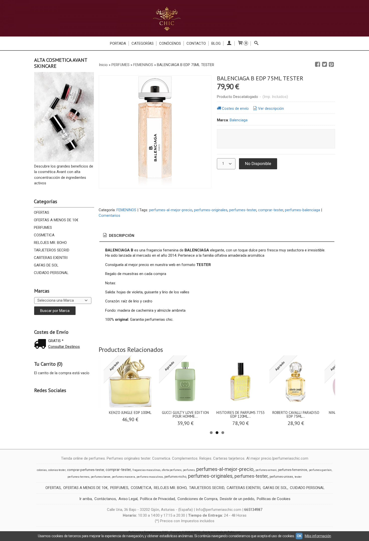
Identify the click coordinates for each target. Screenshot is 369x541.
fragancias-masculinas (146, 470)
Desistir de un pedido (237, 499)
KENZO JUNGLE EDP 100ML (130, 412)
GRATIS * (56, 341)
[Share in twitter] (324, 64)
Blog (216, 43)
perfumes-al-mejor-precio (170, 210)
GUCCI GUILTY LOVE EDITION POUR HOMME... (185, 414)
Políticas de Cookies (273, 499)
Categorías (143, 43)
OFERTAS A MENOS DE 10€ (56, 220)
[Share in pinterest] (331, 64)
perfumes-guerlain (320, 470)
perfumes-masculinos (150, 476)
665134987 (253, 509)
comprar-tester (270, 210)
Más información (318, 536)
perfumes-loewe (100, 476)
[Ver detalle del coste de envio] (41, 344)
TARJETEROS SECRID (51, 250)
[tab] (118, 236)
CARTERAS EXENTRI (51, 257)
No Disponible (258, 163)
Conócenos (170, 43)
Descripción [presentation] (121, 235)
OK (299, 536)
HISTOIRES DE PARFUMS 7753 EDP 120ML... (240, 414)
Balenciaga (239, 120)
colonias (42, 470)
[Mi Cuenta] (229, 43)
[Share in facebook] (317, 64)
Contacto (196, 43)
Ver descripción (271, 108)
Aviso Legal (128, 499)
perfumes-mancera (123, 476)
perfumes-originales (210, 210)
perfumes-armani (266, 470)
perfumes (189, 470)
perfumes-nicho (175, 476)
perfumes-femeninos (292, 470)
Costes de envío (235, 108)
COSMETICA (44, 235)
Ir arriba (85, 499)
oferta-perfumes (171, 470)
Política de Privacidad (157, 499)
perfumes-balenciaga (302, 210)
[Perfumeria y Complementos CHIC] (184, 18)
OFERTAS (41, 212)
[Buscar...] (256, 43)
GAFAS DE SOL (46, 265)
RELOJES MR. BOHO (50, 242)
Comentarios (109, 215)
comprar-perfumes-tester (85, 470)
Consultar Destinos (64, 346)
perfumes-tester (242, 210)
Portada (118, 43)
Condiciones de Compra (197, 499)
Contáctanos (105, 499)
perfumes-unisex (281, 476)
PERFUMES (43, 227)
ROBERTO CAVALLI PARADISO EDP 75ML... (295, 414)
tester (298, 476)
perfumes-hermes (78, 476)
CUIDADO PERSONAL (51, 272)
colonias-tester (57, 470)
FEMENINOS (126, 210)
